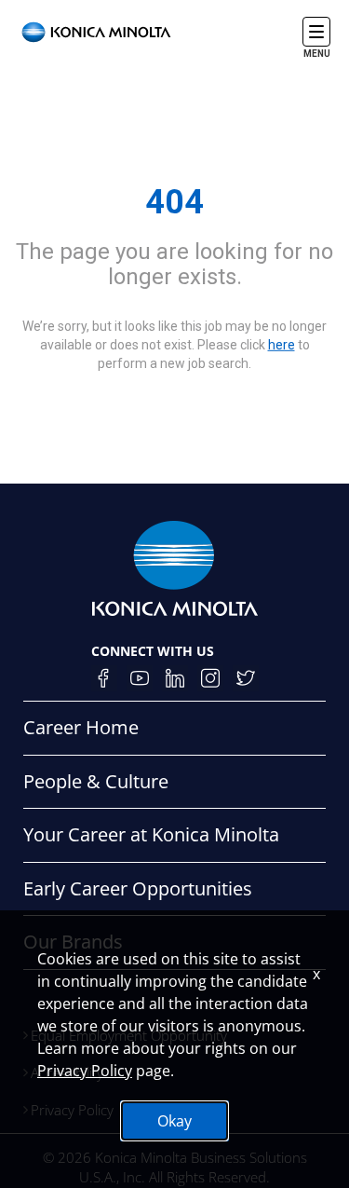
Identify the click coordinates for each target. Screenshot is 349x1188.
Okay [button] (174, 1121)
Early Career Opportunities (137, 888)
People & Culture (95, 781)
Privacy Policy (84, 1070)
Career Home (81, 727)
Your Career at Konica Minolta (151, 834)
